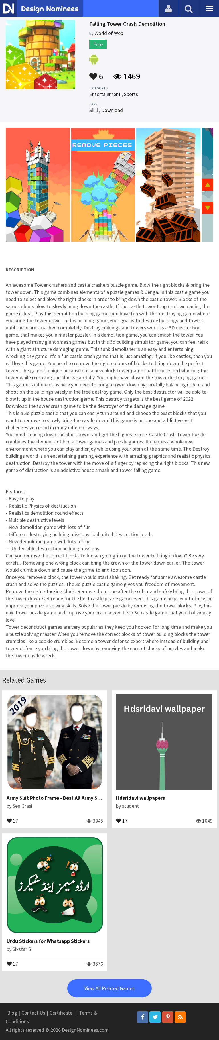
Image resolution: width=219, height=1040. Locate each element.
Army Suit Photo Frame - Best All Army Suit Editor (63, 798)
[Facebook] (142, 1017)
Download (112, 110)
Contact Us (33, 1013)
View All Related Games (109, 988)
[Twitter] (155, 1017)
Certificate (61, 1013)
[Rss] (180, 1017)
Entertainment (105, 94)
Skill (93, 110)
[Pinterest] (167, 1017)
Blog (12, 1013)
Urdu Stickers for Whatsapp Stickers (48, 941)
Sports (131, 94)
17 (15, 820)
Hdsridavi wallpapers (140, 798)
